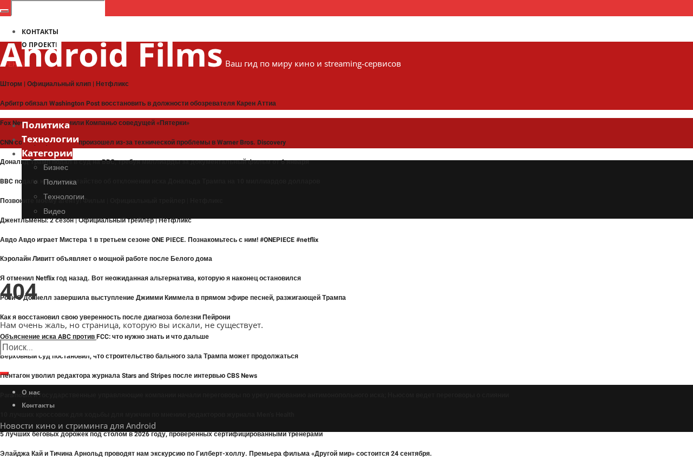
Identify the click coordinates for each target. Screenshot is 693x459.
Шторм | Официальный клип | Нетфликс (64, 84)
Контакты (38, 405)
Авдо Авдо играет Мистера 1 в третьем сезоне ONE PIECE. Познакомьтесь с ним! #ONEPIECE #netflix (159, 240)
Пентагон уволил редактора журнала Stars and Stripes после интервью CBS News (128, 376)
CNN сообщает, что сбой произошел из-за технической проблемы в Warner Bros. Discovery (143, 142)
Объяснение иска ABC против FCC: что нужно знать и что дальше (104, 337)
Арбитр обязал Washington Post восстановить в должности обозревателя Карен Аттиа (138, 103)
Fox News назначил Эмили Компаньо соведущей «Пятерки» (94, 123)
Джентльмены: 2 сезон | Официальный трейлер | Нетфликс (96, 220)
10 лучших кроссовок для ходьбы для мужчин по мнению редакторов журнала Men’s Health (147, 414)
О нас (31, 392)
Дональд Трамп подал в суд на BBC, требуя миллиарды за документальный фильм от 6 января (154, 162)
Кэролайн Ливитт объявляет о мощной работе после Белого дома (106, 259)
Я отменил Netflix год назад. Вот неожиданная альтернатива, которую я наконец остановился (150, 278)
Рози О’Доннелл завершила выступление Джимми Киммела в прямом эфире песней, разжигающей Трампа (173, 298)
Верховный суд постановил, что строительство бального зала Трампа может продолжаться (149, 356)
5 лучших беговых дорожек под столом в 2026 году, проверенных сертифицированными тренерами (161, 434)
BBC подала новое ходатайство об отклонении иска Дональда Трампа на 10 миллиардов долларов (160, 181)
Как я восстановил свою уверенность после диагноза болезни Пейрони (115, 317)
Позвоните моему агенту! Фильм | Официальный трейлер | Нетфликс (111, 201)
